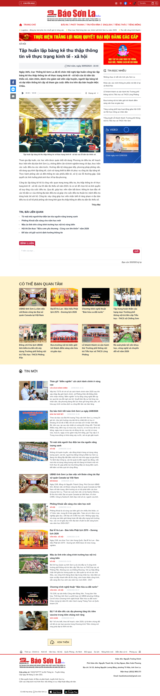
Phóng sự (133, 652)
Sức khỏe (54, 618)
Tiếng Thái (120, 25)
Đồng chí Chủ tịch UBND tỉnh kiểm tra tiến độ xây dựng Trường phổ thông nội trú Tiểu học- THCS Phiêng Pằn (32, 351)
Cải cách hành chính (59, 388)
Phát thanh (77, 25)
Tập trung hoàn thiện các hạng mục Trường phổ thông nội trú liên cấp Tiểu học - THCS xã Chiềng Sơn (126, 314)
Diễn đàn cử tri (121, 652)
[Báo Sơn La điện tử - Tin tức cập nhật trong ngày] (74, 15)
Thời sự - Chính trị (31, 652)
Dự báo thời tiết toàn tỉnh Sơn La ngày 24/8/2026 (74, 411)
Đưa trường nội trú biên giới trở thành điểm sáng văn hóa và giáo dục (64, 348)
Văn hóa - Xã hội (57, 537)
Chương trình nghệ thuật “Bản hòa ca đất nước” (94, 310)
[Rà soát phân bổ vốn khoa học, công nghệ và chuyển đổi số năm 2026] (127, 333)
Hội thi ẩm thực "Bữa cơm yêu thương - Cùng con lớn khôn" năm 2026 (55, 229)
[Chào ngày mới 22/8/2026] (123, 142)
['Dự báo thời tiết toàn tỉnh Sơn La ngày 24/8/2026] (33, 420)
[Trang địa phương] (121, 3)
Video (114, 129)
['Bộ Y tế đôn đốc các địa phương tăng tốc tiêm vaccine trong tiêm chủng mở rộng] (33, 620)
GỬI (136, 251)
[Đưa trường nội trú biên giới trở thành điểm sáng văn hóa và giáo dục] (64, 333)
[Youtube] (130, 3)
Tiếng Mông (134, 25)
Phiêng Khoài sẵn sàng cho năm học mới (41, 221)
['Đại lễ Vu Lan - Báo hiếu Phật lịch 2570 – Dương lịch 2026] (33, 539)
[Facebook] (125, 3)
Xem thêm (63, 642)
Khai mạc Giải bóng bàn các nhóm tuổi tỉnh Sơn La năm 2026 (92, 30)
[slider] (59, 93)
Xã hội (22, 44)
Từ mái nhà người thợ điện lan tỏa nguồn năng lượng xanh (50, 217)
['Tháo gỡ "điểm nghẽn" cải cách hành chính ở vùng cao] (33, 390)
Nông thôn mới (107, 652)
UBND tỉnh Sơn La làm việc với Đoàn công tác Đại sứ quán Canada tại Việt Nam (32, 312)
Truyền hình (93, 25)
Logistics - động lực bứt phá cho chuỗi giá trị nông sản (42, 30)
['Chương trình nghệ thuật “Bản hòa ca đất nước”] (33, 596)
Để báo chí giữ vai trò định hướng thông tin (42, 233)
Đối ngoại (54, 481)
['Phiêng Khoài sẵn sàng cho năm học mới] (33, 513)
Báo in (64, 25)
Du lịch (96, 652)
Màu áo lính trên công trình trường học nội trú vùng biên (48, 225)
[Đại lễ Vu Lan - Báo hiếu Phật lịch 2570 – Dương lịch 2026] (64, 297)
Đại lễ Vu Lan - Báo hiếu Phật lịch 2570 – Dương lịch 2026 (64, 310)
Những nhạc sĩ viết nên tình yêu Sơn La (119, 77)
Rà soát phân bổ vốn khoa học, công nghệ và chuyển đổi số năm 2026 (126, 348)
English (107, 25)
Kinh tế (44, 652)
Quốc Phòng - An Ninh (73, 652)
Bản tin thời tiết (57, 414)
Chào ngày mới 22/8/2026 (116, 155)
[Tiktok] (135, 3)
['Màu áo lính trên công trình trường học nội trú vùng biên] (33, 563)
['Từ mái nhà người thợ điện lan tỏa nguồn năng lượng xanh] (33, 451)
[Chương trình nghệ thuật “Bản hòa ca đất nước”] (96, 297)
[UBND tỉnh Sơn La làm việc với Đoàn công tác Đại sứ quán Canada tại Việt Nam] (33, 297)
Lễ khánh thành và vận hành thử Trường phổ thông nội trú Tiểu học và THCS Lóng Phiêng (95, 350)
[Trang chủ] (21, 652)
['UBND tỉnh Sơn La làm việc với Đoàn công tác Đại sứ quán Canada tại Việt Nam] (33, 483)
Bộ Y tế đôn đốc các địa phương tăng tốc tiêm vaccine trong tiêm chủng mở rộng (73, 613)
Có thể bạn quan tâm (40, 284)
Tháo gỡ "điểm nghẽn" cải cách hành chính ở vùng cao (75, 383)
